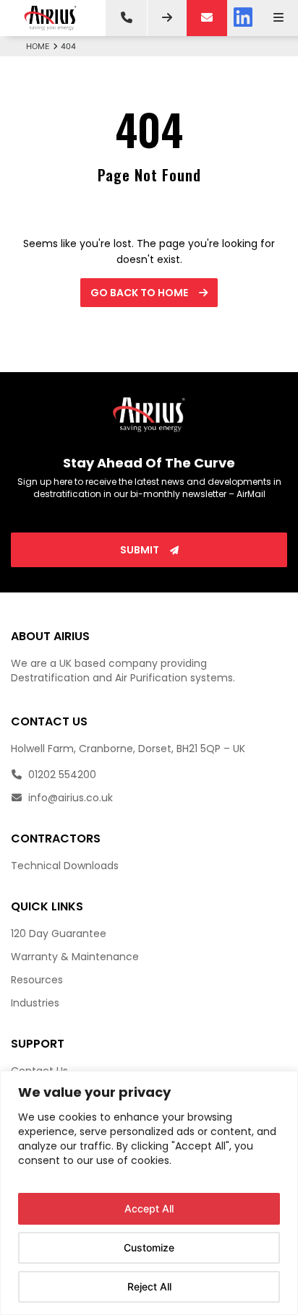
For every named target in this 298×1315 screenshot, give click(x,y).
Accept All (149, 1208)
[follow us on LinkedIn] (243, 18)
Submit (140, 550)
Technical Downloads (65, 865)
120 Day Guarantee (58, 933)
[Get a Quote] (167, 18)
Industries (35, 1003)
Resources (37, 980)
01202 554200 (60, 774)
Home (38, 46)
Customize (149, 1247)
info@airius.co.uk (69, 797)
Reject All (149, 1286)
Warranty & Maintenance (75, 956)
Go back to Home (140, 292)
